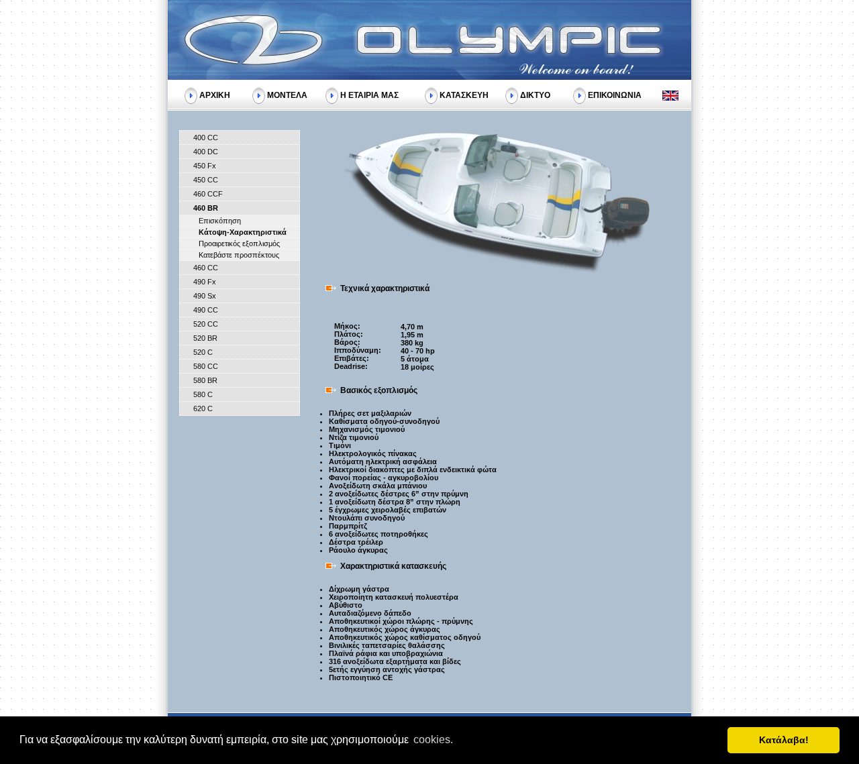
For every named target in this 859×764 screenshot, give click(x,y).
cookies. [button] (433, 739)
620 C (203, 408)
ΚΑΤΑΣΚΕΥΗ (464, 94)
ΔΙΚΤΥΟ (535, 94)
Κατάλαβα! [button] (784, 739)
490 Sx (204, 296)
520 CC (205, 324)
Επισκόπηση (220, 221)
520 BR (205, 338)
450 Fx (204, 166)
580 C (203, 394)
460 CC (205, 268)
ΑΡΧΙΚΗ (214, 94)
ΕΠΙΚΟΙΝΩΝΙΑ (615, 94)
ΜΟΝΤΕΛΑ (287, 94)
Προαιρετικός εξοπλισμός (239, 243)
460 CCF (208, 194)
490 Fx (204, 282)
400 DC (205, 152)
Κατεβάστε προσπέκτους (239, 255)
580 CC (205, 366)
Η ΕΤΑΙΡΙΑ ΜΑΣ (369, 94)
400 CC (205, 137)
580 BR (205, 380)
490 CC (205, 310)
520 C (203, 352)
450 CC (205, 180)
